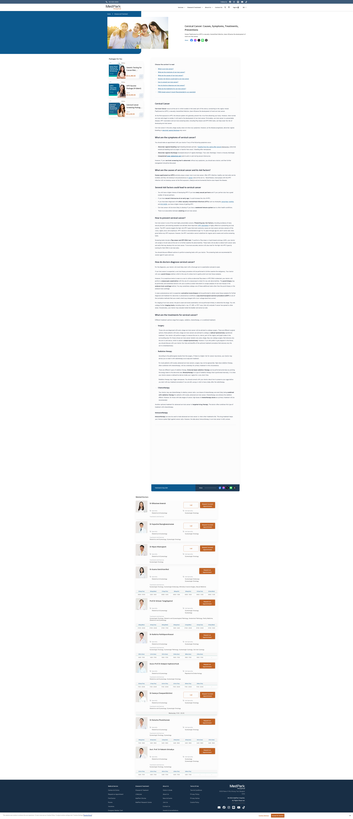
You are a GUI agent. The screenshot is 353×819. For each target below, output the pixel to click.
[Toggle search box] (225, 7)
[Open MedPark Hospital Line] (233, 807)
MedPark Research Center (144, 802)
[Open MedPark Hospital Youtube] (238, 807)
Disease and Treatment (121, 14)
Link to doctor (140, 502)
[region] (176, 815)
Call (191, 505)
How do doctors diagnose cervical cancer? (171, 85)
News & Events (167, 798)
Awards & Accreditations (170, 810)
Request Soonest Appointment (207, 505)
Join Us (165, 802)
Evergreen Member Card (115, 810)
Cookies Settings (264, 815)
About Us (166, 794)
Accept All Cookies (277, 815)
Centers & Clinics (113, 790)
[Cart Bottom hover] (229, 7)
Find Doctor (112, 798)
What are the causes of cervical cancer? (170, 75)
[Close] (350, 816)
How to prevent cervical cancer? (168, 82)
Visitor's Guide (167, 790)
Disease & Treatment (142, 790)
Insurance (111, 806)
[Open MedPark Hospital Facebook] (224, 807)
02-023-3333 (113, 2)
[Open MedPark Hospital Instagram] (229, 807)
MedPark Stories (141, 798)
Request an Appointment (207, 571)
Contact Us (166, 806)
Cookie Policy (194, 802)
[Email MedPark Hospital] (219, 807)
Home (109, 14)
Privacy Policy (194, 794)
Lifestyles (139, 794)
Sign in (235, 7)
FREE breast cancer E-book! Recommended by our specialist (177, 92)
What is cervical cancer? (166, 69)
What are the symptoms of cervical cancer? (171, 72)
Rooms (110, 802)
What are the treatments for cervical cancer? (172, 89)
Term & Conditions (196, 790)
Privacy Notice (194, 798)
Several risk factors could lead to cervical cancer (173, 79)
